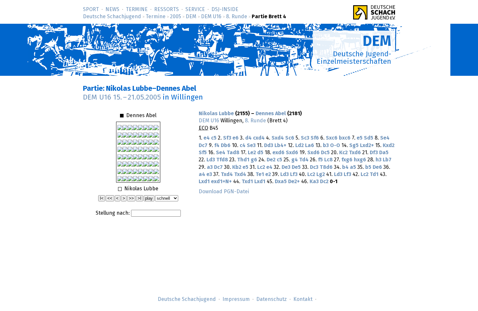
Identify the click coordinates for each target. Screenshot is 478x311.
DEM (191, 16)
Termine (137, 9)
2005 (175, 16)
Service (195, 9)
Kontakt (302, 299)
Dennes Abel (271, 113)
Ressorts (166, 9)
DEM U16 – (122, 97)
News (112, 9)
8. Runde (236, 16)
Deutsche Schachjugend (112, 16)
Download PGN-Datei (224, 191)
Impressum (236, 299)
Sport (91, 9)
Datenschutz (271, 299)
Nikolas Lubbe (216, 113)
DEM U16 (211, 16)
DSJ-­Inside (224, 9)
